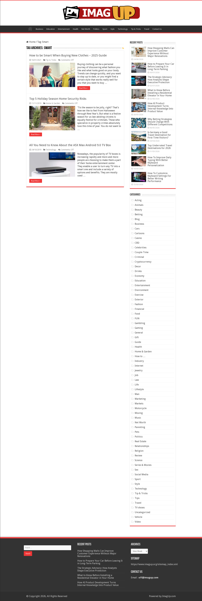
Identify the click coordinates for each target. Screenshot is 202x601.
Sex (136, 469)
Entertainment (64, 29)
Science (138, 460)
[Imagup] (101, 12)
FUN (137, 318)
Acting (138, 200)
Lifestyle (139, 389)
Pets (137, 432)
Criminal (139, 257)
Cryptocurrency (143, 261)
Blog (137, 219)
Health (75, 29)
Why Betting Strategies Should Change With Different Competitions (160, 122)
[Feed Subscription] (123, 48)
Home (30, 29)
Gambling (140, 323)
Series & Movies (143, 465)
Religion (139, 450)
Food (137, 313)
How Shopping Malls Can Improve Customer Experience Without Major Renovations (161, 52)
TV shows (140, 507)
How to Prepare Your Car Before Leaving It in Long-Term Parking (161, 66)
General (139, 332)
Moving (139, 413)
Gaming (139, 328)
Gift (137, 337)
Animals (139, 205)
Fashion (139, 304)
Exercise (139, 294)
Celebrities (140, 247)
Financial (139, 309)
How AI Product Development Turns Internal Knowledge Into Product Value (160, 107)
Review (138, 455)
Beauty (138, 209)
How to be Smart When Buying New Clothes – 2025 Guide (68, 55)
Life (137, 384)
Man (137, 394)
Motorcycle (141, 408)
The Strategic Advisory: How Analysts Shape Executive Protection (160, 80)
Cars (137, 228)
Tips (137, 498)
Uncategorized (142, 512)
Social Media (141, 474)
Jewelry (139, 370)
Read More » (83, 88)
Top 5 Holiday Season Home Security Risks (57, 98)
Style (112, 29)
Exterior (139, 299)
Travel (146, 29)
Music (138, 417)
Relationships (142, 446)
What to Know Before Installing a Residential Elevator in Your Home (160, 93)
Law (137, 380)
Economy (139, 275)
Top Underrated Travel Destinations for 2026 (160, 147)
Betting (139, 214)
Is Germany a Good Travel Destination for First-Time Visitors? (159, 135)
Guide (138, 342)
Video (138, 521)
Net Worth (85, 29)
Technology (123, 29)
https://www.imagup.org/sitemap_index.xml (154, 564)
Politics (96, 29)
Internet (139, 365)
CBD (137, 242)
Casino (138, 238)
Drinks (138, 271)
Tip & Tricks (136, 29)
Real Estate (140, 441)
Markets (139, 403)
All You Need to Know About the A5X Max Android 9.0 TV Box (70, 145)
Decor (138, 266)
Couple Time (141, 252)
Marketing (140, 398)
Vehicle (138, 517)
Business (39, 29)
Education (50, 29)
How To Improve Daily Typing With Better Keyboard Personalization (159, 161)
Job (136, 375)
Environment (141, 290)
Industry (139, 361)
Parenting (140, 427)
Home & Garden (53, 103)
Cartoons (139, 233)
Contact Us (157, 29)
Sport (104, 29)
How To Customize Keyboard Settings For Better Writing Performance (159, 177)
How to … (140, 356)
